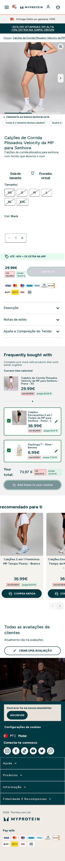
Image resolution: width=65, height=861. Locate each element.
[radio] (9, 193)
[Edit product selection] (56, 421)
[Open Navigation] (7, 7)
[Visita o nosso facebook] (16, 751)
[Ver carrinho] (58, 7)
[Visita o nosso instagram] (7, 751)
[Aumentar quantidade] (22, 238)
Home (7, 37)
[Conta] (48, 7)
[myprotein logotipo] (31, 7)
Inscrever (17, 715)
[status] (15, 238)
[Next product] (60, 606)
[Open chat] (50, 751)
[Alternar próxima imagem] (61, 78)
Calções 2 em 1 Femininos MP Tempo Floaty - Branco (21, 561)
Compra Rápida (24, 593)
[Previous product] (52, 606)
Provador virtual (45, 175)
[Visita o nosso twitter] (42, 751)
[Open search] (15, 7)
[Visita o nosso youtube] (33, 751)
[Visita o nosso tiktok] (24, 751)
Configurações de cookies (22, 727)
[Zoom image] (61, 46)
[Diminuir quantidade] (9, 238)
